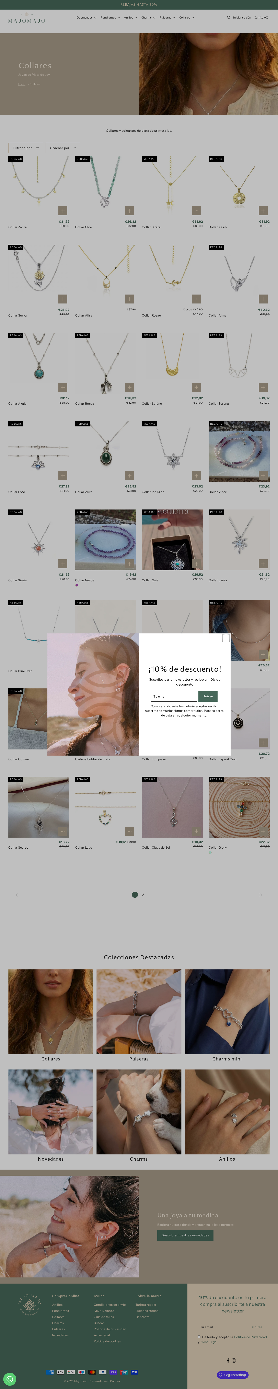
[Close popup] (226, 638)
